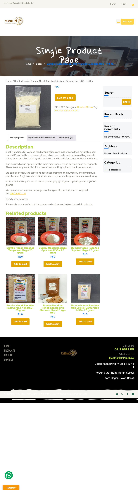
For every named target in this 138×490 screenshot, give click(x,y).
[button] (126, 3)
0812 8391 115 (18, 193)
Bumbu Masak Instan (66, 110)
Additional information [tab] (42, 137)
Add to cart (65, 97)
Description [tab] (17, 137)
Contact (8, 359)
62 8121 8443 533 (121, 357)
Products (9, 350)
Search (109, 92)
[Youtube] (133, 394)
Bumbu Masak (21, 81)
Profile (8, 355)
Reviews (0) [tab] (66, 137)
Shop (39, 64)
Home (28, 64)
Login (113, 4)
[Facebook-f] (127, 394)
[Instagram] (122, 394)
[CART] (133, 3)
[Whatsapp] (9, 475)
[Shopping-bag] (117, 394)
